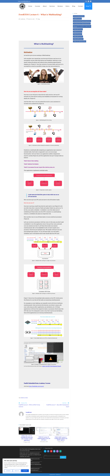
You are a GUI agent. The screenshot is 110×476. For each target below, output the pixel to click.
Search (45, 455)
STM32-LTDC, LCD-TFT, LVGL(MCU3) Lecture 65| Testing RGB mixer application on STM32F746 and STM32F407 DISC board (30, 455)
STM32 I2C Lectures (77, 31)
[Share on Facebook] (48, 451)
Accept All (25, 470)
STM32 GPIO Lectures (78, 29)
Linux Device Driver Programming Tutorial (82, 23)
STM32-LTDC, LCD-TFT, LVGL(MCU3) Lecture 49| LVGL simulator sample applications (27, 438)
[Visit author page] (21, 414)
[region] (17, 466)
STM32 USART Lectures (78, 39)
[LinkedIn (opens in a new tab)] (90, 1)
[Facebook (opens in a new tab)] (88, 1)
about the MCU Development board (51, 366)
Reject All (17, 470)
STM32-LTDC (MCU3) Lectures (79, 41)
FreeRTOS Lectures (24, 397)
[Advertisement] (44, 31)
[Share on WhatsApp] (60, 451)
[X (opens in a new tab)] (86, 1)
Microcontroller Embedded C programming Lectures (82, 26)
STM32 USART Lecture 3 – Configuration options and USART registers (60, 438)
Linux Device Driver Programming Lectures (82, 21)
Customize (8, 470)
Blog (39, 19)
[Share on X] (45, 451)
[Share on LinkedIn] (54, 451)
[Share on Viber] (57, 451)
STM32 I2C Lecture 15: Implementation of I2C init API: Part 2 (44, 438)
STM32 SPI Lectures (77, 34)
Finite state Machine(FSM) (79, 16)
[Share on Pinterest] (51, 451)
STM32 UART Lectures (78, 36)
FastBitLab (22, 19)
